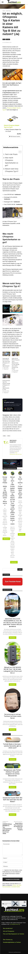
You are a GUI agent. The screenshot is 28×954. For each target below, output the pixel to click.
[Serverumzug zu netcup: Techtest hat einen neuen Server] (13, 700)
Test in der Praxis (11, 154)
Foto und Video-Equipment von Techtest (13, 934)
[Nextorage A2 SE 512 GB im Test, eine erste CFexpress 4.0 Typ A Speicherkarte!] (6, 354)
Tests (4, 10)
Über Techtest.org (7, 939)
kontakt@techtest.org (15, 924)
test (9, 435)
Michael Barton (13, 441)
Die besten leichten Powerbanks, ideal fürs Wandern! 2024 (20, 487)
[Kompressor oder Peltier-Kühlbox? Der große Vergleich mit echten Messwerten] (5, 473)
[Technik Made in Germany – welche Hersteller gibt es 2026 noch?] (13, 739)
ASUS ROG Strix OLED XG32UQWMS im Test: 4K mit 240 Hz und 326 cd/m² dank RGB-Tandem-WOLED (12, 621)
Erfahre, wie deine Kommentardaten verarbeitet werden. (12, 885)
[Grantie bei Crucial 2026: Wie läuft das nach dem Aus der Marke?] (13, 793)
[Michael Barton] (6, 448)
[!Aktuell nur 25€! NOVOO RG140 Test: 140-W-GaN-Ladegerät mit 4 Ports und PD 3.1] (13, 654)
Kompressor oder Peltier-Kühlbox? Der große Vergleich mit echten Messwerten (5, 491)
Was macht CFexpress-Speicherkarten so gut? (11, 161)
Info (4, 435)
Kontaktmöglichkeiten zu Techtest (12, 942)
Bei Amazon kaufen (15, 136)
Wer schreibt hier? (8, 928)
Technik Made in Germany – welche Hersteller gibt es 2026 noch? (12, 746)
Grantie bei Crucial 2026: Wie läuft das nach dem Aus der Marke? (12, 799)
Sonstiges (8, 10)
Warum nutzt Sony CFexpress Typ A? (11, 170)
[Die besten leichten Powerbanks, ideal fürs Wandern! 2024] (20, 473)
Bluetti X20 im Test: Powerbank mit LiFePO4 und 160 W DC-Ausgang (18, 826)
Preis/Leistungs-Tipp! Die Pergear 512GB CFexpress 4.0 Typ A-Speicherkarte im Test (6, 385)
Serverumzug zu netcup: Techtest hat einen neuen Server (12, 716)
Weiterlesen (6, 538)
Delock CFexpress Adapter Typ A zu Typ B (11, 126)
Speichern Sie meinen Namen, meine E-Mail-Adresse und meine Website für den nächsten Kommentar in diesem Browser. (12, 872)
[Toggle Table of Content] (19, 152)
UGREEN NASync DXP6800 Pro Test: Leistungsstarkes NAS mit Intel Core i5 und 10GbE (7, 828)
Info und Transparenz (8, 931)
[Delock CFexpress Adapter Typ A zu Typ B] (12, 118)
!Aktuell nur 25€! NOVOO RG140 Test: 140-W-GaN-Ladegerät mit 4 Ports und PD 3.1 (12, 670)
